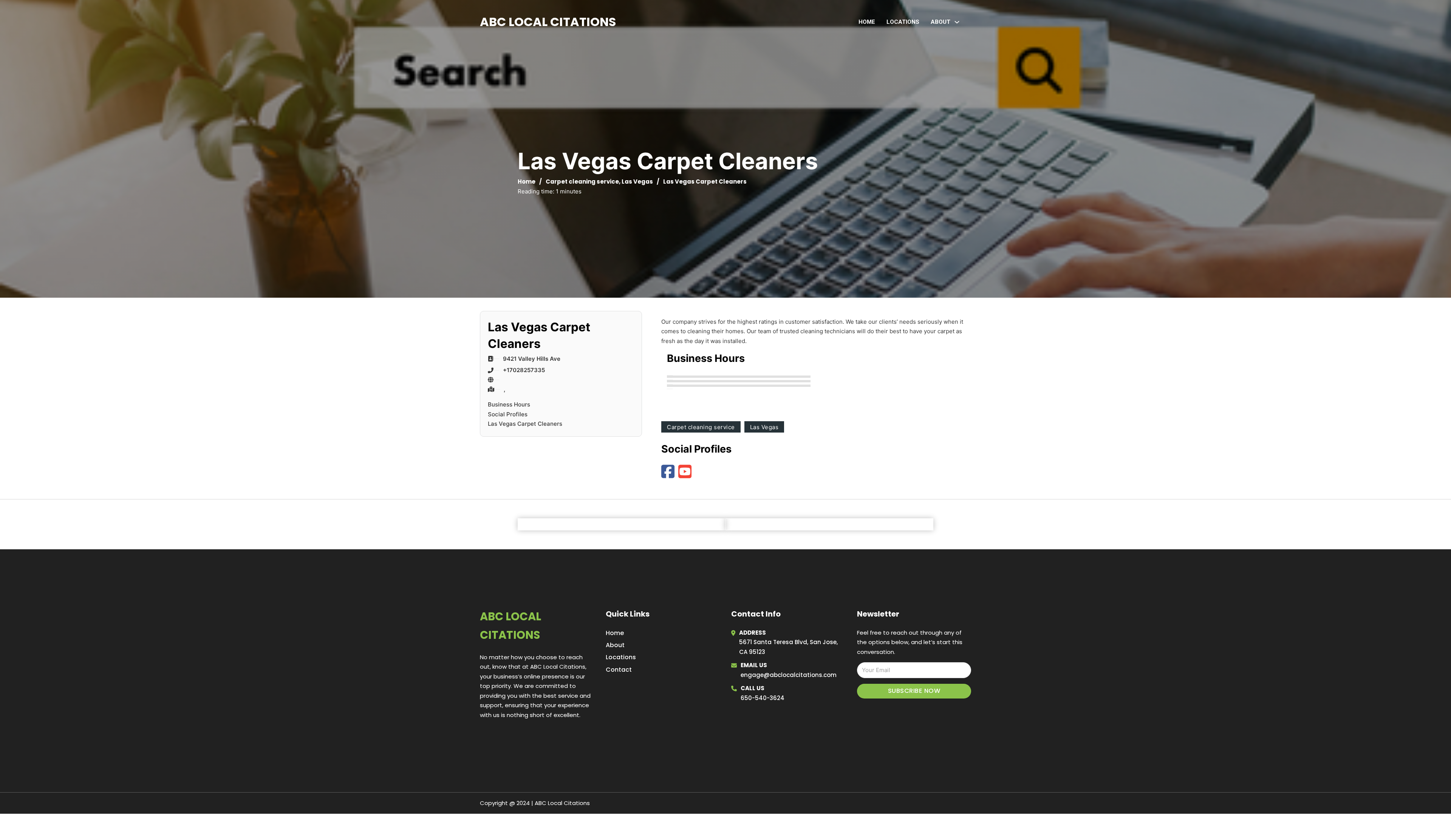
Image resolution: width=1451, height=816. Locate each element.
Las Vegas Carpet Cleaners (525, 423)
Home (867, 22)
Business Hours (509, 404)
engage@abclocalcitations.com (789, 675)
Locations (902, 22)
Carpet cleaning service (582, 181)
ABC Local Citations (548, 21)
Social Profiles (507, 414)
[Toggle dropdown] (957, 22)
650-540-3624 (762, 698)
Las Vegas (637, 181)
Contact (619, 669)
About (615, 645)
